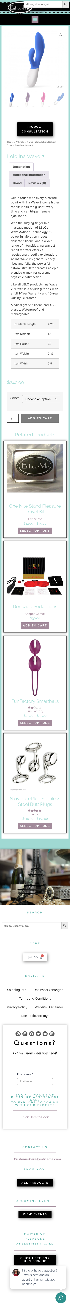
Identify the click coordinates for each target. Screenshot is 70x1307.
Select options (35, 530)
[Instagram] (24, 1033)
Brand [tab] (17, 183)
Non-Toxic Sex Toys (35, 1016)
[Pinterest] (18, 1033)
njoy (35, 814)
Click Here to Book (35, 1117)
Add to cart (40, 418)
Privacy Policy (17, 1007)
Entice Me (35, 519)
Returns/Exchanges (48, 990)
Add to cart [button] (35, 625)
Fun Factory (35, 711)
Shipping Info (16, 990)
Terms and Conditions (35, 998)
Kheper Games (35, 614)
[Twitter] (38, 1033)
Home (10, 142)
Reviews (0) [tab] (37, 183)
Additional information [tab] (29, 175)
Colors (14, 398)
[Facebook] (31, 1033)
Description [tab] (21, 167)
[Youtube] (45, 1033)
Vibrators (21, 142)
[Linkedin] (51, 1033)
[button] (35, 19)
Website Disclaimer (49, 1007)
